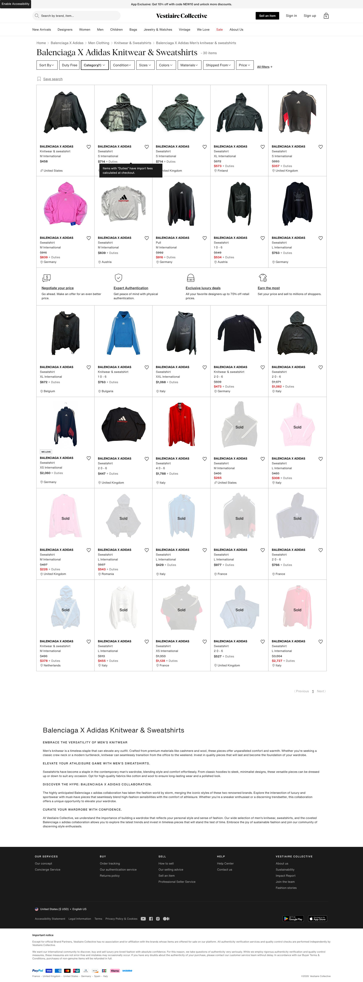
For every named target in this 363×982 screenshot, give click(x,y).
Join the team (285, 882)
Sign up (310, 15)
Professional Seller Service (176, 882)
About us (282, 863)
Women (84, 29)
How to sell (166, 863)
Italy (105, 976)
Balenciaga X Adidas (67, 42)
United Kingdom (51, 976)
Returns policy (110, 876)
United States (70, 976)
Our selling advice (170, 869)
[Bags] (140, 29)
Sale (219, 29)
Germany (86, 976)
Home (41, 42)
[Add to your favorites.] (88, 146)
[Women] (93, 29)
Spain (97, 976)
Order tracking (110, 863)
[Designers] (76, 29)
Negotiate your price (58, 287)
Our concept (43, 863)
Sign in (291, 15)
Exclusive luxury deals (203, 287)
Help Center (225, 863)
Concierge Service (47, 869)
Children (116, 29)
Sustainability (285, 869)
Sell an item (267, 15)
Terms (98, 919)
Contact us (224, 869)
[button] (326, 16)
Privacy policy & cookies (121, 919)
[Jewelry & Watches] (175, 29)
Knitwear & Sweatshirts (132, 42)
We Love (203, 29)
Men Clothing (98, 42)
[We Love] (213, 29)
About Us (236, 29)
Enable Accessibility (15, 4)
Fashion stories (286, 888)
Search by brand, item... (57, 15)
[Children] (126, 29)
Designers (65, 29)
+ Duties (111, 161)
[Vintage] (193, 29)
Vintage (184, 29)
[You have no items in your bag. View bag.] (326, 16)
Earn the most (269, 287)
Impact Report (286, 876)
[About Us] (246, 29)
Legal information (79, 919)
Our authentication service (118, 869)
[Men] (107, 29)
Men (100, 29)
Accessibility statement (50, 919)
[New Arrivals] (54, 29)
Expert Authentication (131, 287)
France (36, 976)
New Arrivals (41, 29)
